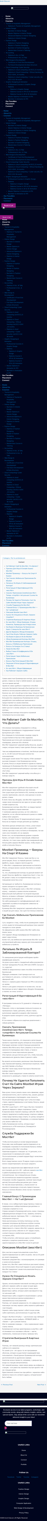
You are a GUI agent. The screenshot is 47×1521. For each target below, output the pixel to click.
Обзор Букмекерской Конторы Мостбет (20, 639)
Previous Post (7, 1385)
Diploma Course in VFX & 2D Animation (24, 91)
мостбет (39, 1170)
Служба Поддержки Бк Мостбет (18, 605)
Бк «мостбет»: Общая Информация (19, 668)
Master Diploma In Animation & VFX (20, 96)
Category (6, 558)
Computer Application (23, 1503)
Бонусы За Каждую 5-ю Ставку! (18, 646)
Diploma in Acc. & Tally (16, 55)
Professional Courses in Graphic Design (22, 84)
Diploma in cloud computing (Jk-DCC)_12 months (25, 70)
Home (8, 16)
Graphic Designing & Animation (16, 82)
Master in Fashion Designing (18, 45)
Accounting (10, 53)
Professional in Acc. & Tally (17, 57)
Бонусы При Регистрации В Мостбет (19, 661)
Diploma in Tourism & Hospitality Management (24, 26)
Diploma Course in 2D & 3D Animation (23, 94)
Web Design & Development (15, 60)
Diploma (11, 87)
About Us (9, 19)
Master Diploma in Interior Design (19, 33)
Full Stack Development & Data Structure (22, 65)
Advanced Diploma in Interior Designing (22, 36)
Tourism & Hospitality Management (18, 23)
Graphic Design (23, 1498)
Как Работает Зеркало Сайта (16, 671)
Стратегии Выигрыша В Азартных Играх (20, 619)
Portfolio (24, 1464)
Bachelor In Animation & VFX (18, 99)
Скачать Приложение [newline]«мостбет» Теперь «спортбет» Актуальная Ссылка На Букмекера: (21, 595)
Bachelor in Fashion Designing (18, 48)
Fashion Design (11, 40)
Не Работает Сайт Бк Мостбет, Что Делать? (22, 566)
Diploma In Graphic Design (19, 89)
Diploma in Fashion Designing (18, 43)
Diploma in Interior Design (17, 38)
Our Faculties (11, 101)
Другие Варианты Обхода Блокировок (20, 632)
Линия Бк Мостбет (13, 649)
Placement (10, 104)
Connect (9, 106)
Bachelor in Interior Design (17, 31)
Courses (9, 21)
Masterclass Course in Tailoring (19, 50)
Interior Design (11, 28)
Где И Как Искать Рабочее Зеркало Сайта (21, 634)
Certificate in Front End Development (21, 62)
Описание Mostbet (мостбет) (16, 612)
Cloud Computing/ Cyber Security (18, 67)
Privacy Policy (24, 1513)
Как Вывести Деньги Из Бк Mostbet (19, 637)
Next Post (41, 1385)
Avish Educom (5, 1)
